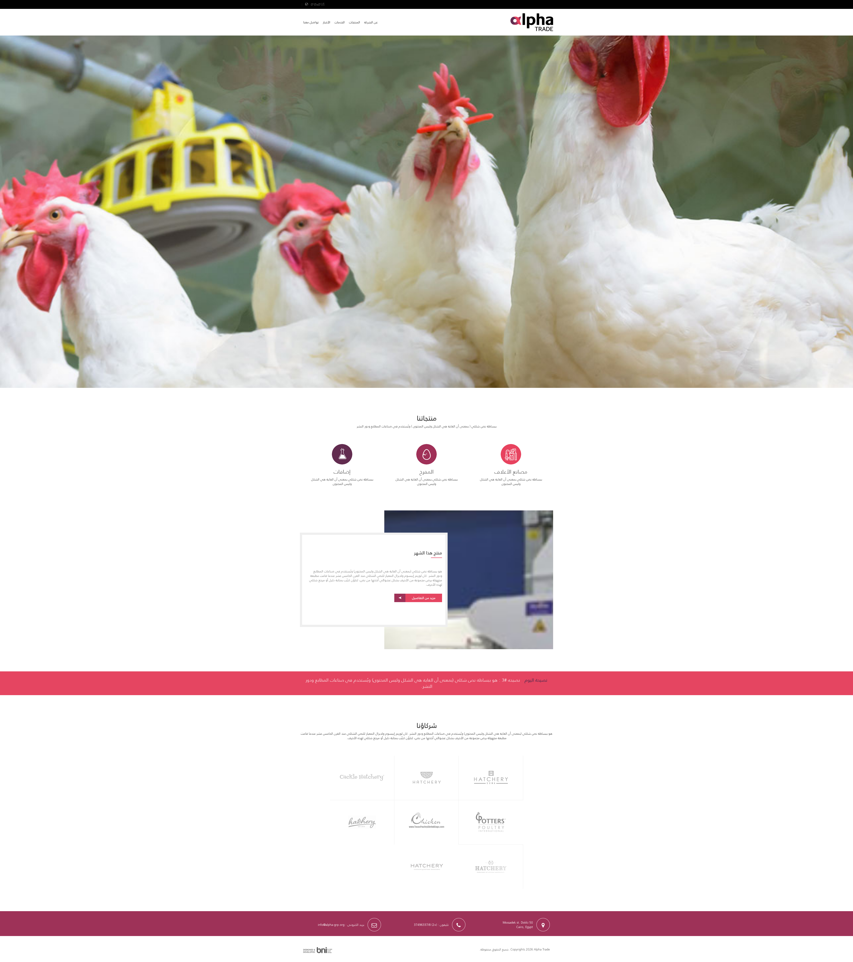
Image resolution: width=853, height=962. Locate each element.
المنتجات (354, 22)
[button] (315, 4)
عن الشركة (371, 22)
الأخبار (326, 22)
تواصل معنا (311, 22)
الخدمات (340, 22)
